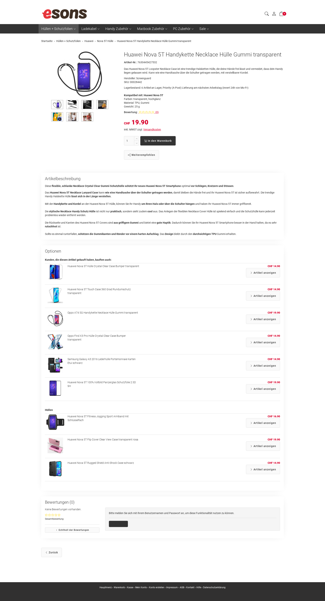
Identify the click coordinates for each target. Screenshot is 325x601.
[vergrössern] (79, 74)
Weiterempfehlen (143, 154)
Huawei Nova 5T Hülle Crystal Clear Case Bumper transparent (103, 266)
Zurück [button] (53, 552)
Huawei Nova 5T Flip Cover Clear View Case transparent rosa (103, 439)
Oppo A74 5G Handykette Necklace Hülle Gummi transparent (103, 312)
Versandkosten (152, 129)
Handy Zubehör (116, 29)
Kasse (130, 587)
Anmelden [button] (120, 523)
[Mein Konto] (274, 14)
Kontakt (190, 587)
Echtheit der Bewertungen (73, 530)
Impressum (172, 587)
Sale (202, 29)
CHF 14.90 (274, 266)
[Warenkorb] (281, 14)
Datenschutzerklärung (214, 587)
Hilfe (198, 587)
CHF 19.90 (274, 312)
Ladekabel (88, 29)
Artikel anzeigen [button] (264, 272)
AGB (182, 587)
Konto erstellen (156, 587)
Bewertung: (131, 112)
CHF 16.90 (274, 416)
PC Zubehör (182, 29)
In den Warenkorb (159, 140)
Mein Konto (141, 587)
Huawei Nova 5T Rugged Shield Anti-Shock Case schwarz (101, 462)
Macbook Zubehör (150, 29)
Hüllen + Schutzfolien (57, 29)
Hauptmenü (105, 587)
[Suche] (267, 14)
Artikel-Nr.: (130, 62)
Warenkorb (119, 587)
